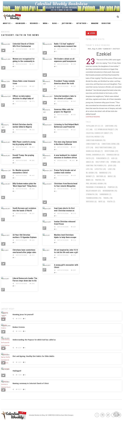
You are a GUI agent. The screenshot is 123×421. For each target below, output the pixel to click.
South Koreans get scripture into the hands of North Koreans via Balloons (24, 210)
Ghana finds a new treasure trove (24, 82)
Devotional (111, 151)
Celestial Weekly (95, 136)
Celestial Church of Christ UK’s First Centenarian (23, 45)
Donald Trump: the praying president (23, 156)
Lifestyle (100, 169)
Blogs (54, 23)
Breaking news (62, 160)
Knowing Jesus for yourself (23, 314)
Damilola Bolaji (94, 151)
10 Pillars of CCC (94, 126)
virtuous (91, 201)
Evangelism (113, 154)
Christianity (93, 144)
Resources (34, 23)
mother (101, 176)
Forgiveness (102, 158)
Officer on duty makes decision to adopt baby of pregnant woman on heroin (24, 98)
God (114, 158)
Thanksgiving (93, 198)
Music (112, 176)
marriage (105, 172)
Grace (90, 162)
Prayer (100, 180)
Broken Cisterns (19, 327)
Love (111, 169)
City (89, 147)
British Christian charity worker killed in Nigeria (22, 125)
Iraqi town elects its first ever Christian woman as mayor (64, 210)
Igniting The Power (96, 165)
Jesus (112, 165)
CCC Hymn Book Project (106, 129)
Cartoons (111, 126)
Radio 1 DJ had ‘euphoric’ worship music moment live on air (65, 46)
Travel (108, 198)
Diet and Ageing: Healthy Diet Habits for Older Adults (33, 356)
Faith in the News (21, 49)
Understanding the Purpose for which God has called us (34, 339)
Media (45, 23)
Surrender (105, 194)
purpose (112, 187)
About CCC (7, 23)
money (90, 176)
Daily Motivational (105, 147)
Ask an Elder (20, 23)
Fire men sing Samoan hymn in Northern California (65, 143)
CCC (89, 129)
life (89, 169)
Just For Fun (66, 23)
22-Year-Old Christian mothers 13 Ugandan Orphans (25, 236)
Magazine (94, 23)
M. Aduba (91, 172)
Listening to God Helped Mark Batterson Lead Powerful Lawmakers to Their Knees (66, 126)
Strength (92, 194)
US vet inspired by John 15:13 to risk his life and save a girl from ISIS (66, 252)
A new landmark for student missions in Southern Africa (65, 156)
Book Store (106, 23)
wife (101, 201)
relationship (93, 190)
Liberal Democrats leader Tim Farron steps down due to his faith (25, 280)
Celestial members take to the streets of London (65, 97)
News (89, 180)
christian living (110, 144)
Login (92, 33)
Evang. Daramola (95, 154)
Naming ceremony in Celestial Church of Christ (31, 383)
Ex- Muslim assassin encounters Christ (21, 171)
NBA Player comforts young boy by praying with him (24, 143)
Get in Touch (81, 23)
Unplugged (17, 370)
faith (90, 158)
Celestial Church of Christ (99, 133)
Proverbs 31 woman (96, 187)
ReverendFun (110, 190)
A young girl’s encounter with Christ (66, 266)
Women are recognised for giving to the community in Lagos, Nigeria (24, 61)
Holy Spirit (102, 162)
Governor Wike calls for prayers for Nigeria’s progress (64, 111)
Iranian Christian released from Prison (64, 222)
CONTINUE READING (93, 117)
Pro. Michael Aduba (96, 183)
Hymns (115, 162)
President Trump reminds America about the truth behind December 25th (64, 83)
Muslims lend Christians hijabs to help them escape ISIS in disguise (65, 237)
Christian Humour (95, 140)
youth (111, 201)
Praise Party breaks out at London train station (65, 171)
